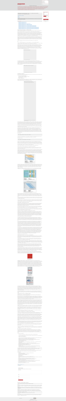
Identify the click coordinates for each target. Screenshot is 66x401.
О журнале (22, 3)
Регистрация (20, 4)
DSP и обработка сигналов (20, 6)
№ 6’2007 (18, 16)
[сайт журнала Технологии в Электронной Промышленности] (27, 398)
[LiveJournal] (20, 365)
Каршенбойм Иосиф (19, 15)
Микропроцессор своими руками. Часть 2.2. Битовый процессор (24, 23)
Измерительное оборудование (30, 7)
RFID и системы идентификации (29, 6)
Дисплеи (20, 7)
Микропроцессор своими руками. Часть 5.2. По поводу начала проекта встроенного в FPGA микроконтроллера (29, 27)
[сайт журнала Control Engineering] (38, 398)
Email (18, 376)
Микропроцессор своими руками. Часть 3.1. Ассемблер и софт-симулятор (25, 24)
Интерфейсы (34, 7)
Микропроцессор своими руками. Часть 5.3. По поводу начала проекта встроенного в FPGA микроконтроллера (29, 28)
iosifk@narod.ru (22, 15)
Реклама (24, 3)
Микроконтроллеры (45, 7)
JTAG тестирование (24, 6)
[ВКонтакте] (18, 365)
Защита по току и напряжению (24, 7)
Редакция (20, 3)
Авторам (18, 3)
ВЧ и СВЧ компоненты (46, 6)
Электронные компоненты (32, 9)
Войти (18, 4)
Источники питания (37, 7)
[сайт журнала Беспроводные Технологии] (35, 398)
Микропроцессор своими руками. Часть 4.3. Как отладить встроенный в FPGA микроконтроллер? (27, 26)
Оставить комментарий (20, 364)
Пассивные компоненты (41, 7)
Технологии (29, 9)
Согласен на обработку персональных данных (46, 15)
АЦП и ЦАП (33, 6)
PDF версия (19, 17)
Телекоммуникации (25, 9)
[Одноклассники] (19, 365)
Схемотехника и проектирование (21, 9)
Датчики (18, 7)
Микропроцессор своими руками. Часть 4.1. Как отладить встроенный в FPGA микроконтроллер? (27, 25)
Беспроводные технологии (37, 6)
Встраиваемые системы (42, 6)
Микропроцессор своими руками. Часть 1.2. (23, 22)
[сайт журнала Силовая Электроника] (23, 398)
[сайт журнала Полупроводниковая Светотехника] (31, 398)
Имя (18, 374)
